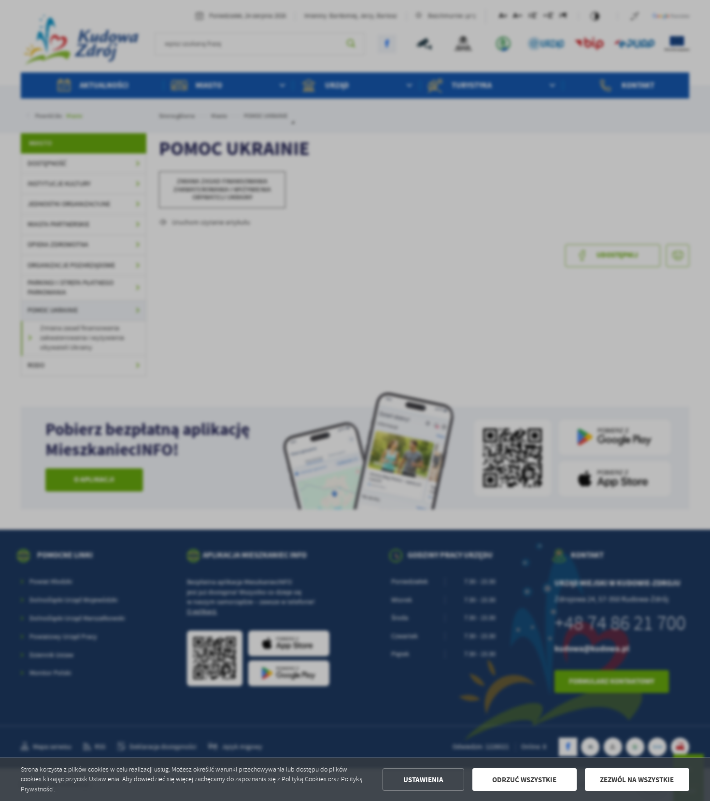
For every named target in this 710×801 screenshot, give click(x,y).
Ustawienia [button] (423, 780)
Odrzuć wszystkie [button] (524, 780)
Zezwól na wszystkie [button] (637, 780)
